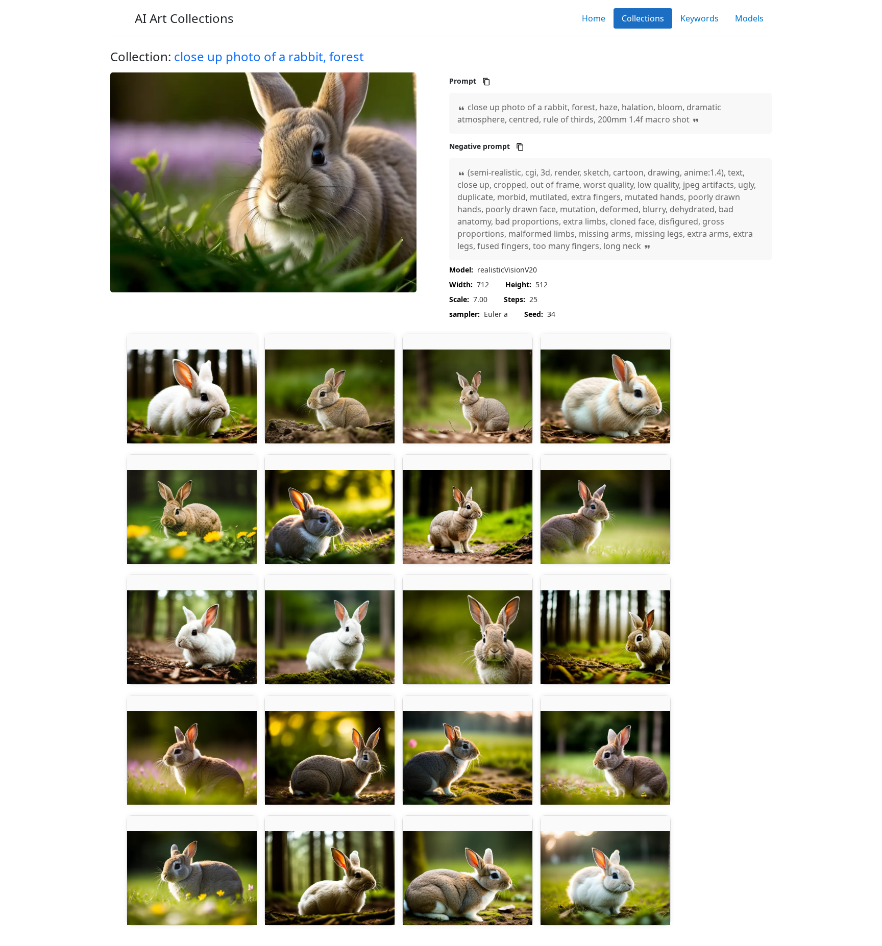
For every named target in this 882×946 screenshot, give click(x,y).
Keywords (699, 18)
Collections (643, 18)
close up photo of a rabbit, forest (269, 56)
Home (593, 18)
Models (749, 18)
